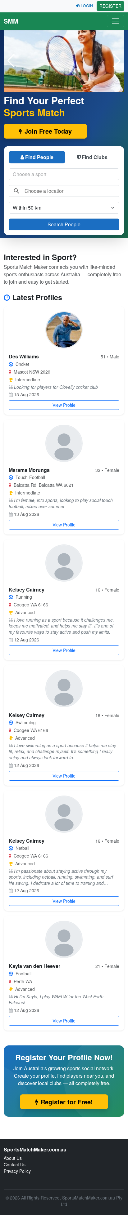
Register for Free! (67, 1101)
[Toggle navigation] (115, 21)
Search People (64, 224)
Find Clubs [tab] (94, 157)
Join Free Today (48, 130)
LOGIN (87, 5)
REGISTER (110, 6)
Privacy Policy (17, 1171)
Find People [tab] (39, 157)
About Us (13, 1158)
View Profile (64, 405)
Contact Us (14, 1164)
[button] (117, 61)
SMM (11, 20)
